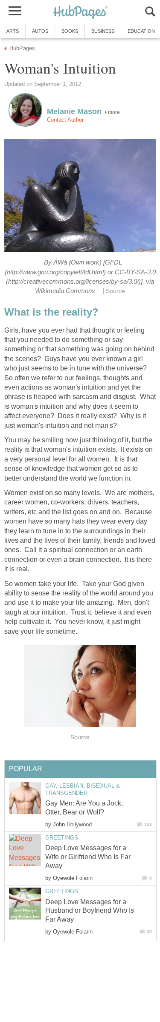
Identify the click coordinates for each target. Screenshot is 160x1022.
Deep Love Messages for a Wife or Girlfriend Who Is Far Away (88, 856)
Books (69, 31)
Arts (12, 31)
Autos (40, 31)
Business (102, 31)
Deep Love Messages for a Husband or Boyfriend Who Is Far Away (89, 910)
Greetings (61, 837)
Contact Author (65, 120)
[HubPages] (80, 12)
